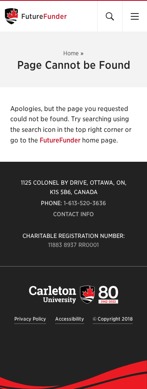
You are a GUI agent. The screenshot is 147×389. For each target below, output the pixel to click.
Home (71, 53)
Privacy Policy (30, 319)
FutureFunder (60, 140)
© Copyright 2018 (113, 319)
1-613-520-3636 (85, 203)
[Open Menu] (134, 16)
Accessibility (69, 319)
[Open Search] (109, 16)
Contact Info (73, 214)
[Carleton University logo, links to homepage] (73, 295)
